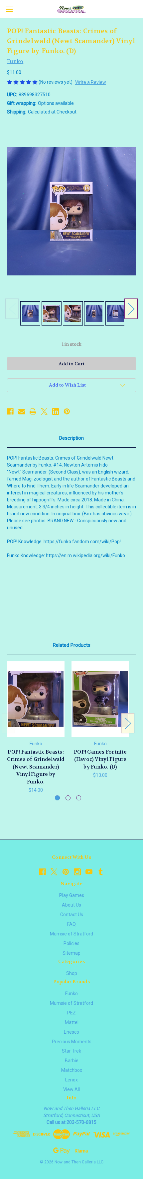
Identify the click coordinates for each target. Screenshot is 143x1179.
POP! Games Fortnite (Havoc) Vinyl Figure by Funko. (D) (100, 759)
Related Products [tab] (71, 645)
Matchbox (71, 1070)
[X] (44, 411)
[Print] (33, 411)
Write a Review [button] (90, 82)
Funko (71, 993)
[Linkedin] (55, 411)
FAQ (71, 924)
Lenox (71, 1079)
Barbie (71, 1060)
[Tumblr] (100, 871)
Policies (71, 943)
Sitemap (71, 953)
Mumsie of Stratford (71, 933)
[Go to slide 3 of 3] (78, 797)
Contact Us (71, 914)
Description (71, 438)
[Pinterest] (67, 411)
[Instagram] (77, 871)
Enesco (71, 1032)
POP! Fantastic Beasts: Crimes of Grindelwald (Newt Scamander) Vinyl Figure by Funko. (35, 767)
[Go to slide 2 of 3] (68, 797)
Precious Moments (71, 1041)
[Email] (21, 411)
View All (71, 1089)
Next (131, 308)
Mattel (71, 1022)
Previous (12, 308)
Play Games (71, 895)
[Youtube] (88, 871)
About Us (71, 905)
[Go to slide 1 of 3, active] (57, 797)
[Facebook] (10, 411)
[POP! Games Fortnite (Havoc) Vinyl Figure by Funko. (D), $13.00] (100, 698)
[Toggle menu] (9, 9)
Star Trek (71, 1051)
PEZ (71, 1012)
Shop (71, 973)
